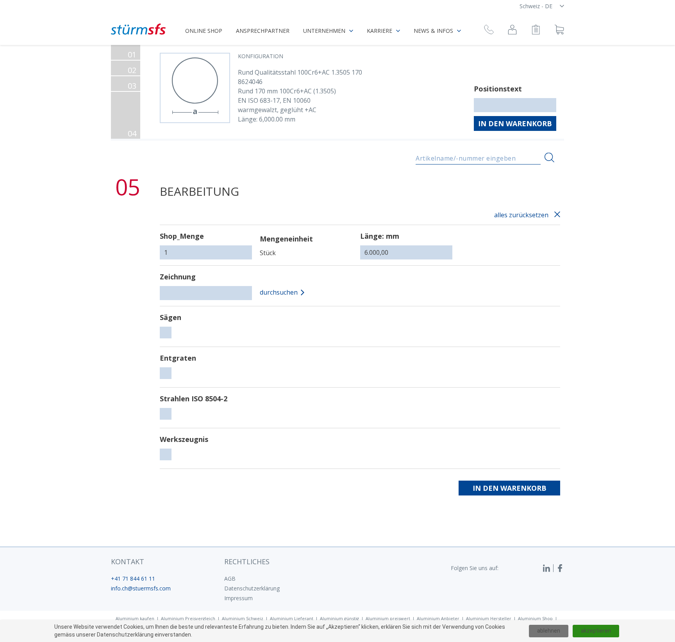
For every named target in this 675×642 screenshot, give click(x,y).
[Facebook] (560, 568)
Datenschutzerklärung (252, 588)
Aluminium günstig (339, 618)
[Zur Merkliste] (536, 31)
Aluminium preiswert (388, 618)
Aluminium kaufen (135, 618)
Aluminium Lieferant (291, 618)
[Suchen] (549, 158)
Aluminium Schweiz (242, 618)
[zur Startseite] (138, 29)
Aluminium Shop (535, 618)
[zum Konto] (512, 31)
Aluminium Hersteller (488, 618)
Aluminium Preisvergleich (188, 618)
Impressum (238, 598)
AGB (230, 578)
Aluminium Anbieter (438, 618)
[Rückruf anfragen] (489, 31)
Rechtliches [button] (247, 561)
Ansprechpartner (262, 30)
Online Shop (203, 30)
